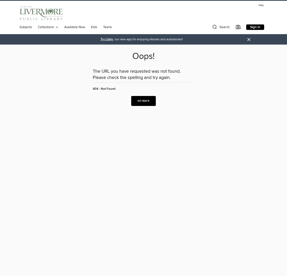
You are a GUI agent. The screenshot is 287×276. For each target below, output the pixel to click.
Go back (143, 101)
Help (261, 5)
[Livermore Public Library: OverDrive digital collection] (41, 13)
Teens (107, 27)
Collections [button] (47, 27)
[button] (221, 28)
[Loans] (238, 28)
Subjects (26, 27)
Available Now (74, 27)
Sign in (255, 27)
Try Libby (107, 39)
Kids (94, 27)
